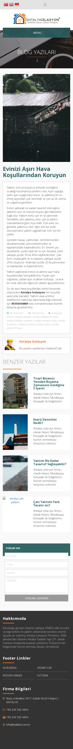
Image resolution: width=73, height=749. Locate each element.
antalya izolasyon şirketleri (20, 320)
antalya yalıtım (44, 324)
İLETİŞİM (42, 675)
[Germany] (17, 4)
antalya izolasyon (23, 316)
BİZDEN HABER (12, 675)
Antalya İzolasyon (32, 341)
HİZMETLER (44, 667)
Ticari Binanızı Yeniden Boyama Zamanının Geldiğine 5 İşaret (48, 383)
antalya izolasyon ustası (45, 320)
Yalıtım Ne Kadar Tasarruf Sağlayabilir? (49, 462)
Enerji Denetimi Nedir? (45, 421)
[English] (11, 4)
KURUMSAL (10, 667)
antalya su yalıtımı (27, 324)
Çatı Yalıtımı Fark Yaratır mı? (46, 503)
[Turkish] (6, 4)
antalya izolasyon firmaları (46, 316)
